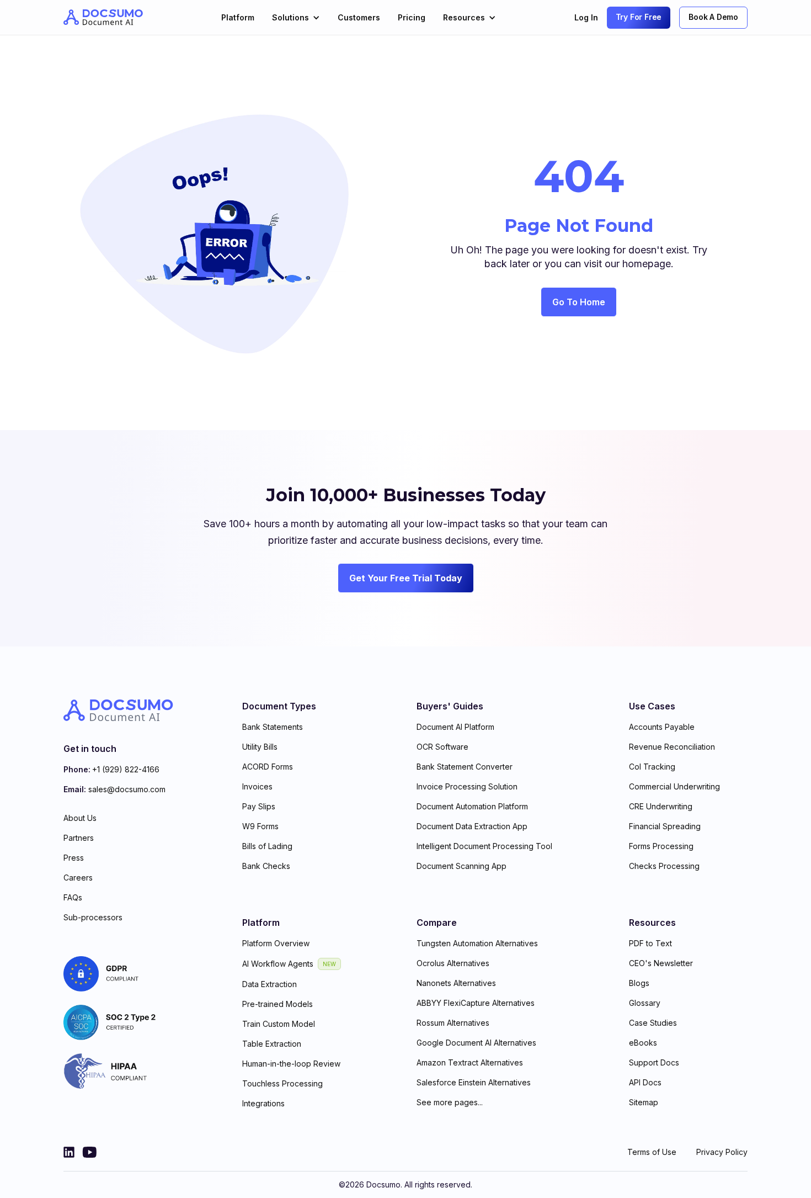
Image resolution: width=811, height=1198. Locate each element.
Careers (78, 877)
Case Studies (653, 1022)
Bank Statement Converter (465, 766)
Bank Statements (272, 726)
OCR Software (442, 746)
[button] (296, 17)
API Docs (645, 1082)
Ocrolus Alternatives (453, 963)
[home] (103, 17)
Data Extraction (269, 984)
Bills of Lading (267, 846)
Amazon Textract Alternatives (470, 1062)
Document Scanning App (461, 866)
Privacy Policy (722, 1152)
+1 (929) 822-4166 (125, 769)
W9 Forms (260, 826)
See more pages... (450, 1102)
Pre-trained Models (277, 1004)
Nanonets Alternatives (456, 983)
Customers (359, 17)
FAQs (72, 897)
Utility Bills (260, 746)
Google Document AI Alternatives (476, 1042)
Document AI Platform (455, 726)
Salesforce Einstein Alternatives (474, 1082)
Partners (78, 837)
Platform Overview (276, 943)
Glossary (644, 1003)
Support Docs (654, 1062)
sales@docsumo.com (127, 789)
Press (73, 857)
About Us (80, 818)
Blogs (639, 983)
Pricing (411, 17)
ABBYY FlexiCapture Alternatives (476, 1003)
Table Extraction (271, 1043)
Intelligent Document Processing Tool (484, 846)
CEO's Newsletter (661, 963)
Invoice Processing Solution (467, 786)
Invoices (257, 786)
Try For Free (639, 17)
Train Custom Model (278, 1024)
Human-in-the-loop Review (291, 1063)
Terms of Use (651, 1152)
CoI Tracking (652, 766)
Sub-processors (92, 917)
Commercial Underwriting (674, 786)
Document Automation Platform (472, 806)
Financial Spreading (665, 826)
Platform (237, 17)
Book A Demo (713, 17)
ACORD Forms (267, 766)
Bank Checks (266, 866)
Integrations (263, 1103)
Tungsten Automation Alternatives (477, 943)
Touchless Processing (282, 1083)
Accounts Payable (662, 726)
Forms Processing (661, 846)
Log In (586, 17)
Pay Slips (258, 806)
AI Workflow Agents (277, 963)
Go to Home (578, 302)
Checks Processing (664, 866)
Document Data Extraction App (472, 826)
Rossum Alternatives (453, 1022)
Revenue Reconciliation (672, 746)
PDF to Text (650, 943)
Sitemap (643, 1102)
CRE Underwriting (660, 806)
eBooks (643, 1042)
